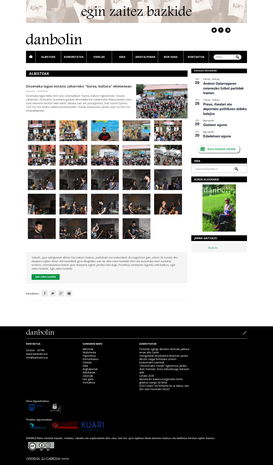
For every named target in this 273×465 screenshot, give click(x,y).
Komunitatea (74, 57)
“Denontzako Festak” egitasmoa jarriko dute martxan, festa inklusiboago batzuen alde (164, 369)
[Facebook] (44, 293)
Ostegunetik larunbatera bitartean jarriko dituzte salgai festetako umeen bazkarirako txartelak (163, 359)
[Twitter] (53, 293)
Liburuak (88, 375)
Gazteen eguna (215, 124)
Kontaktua (196, 57)
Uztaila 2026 (146, 375)
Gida (122, 57)
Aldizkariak (89, 372)
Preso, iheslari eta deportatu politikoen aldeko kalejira (225, 109)
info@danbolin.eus (37, 357)
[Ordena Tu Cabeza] (42, 458)
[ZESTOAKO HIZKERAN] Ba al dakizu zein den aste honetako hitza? (164, 387)
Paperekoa (89, 355)
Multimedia (89, 352)
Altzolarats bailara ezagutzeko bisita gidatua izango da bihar (161, 380)
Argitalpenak (145, 57)
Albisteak (48, 57)
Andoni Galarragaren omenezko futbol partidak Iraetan (223, 88)
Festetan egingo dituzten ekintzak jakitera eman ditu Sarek (164, 350)
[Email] (69, 293)
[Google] (61, 293)
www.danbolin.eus (37, 354)
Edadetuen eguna (217, 136)
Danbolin (213, 247)
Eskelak (99, 57)
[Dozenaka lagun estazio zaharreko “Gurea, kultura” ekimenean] (162, 101)
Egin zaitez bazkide (45, 277)
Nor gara (171, 57)
